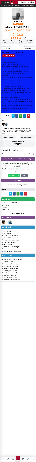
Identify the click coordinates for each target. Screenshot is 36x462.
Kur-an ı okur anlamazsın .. (11, 240)
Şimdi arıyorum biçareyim (11, 247)
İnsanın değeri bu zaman (11, 235)
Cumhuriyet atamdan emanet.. (13, 259)
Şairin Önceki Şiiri (8, 137)
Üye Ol (24, 175)
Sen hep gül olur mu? (10, 273)
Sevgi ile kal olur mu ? (10, 275)
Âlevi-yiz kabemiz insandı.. (11, 277)
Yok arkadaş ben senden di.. (12, 279)
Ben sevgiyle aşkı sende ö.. (11, 271)
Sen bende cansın (9, 262)
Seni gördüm (7, 244)
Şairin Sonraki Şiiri (27, 137)
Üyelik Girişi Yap (14, 175)
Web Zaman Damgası (18, 213)
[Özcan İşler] (6, 124)
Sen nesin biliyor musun (11, 264)
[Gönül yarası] (3, 124)
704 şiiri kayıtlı (18, 24)
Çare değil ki (7, 231)
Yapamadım (7, 249)
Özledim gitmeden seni (10, 268)
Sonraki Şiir (29, 48)
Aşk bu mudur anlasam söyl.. (12, 251)
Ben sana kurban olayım (11, 266)
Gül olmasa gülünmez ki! (11, 242)
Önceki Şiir (6, 48)
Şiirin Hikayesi (9, 56)
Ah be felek (7, 238)
